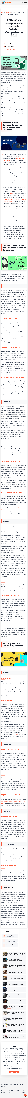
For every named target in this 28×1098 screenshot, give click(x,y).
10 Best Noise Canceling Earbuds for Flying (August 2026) (15, 995)
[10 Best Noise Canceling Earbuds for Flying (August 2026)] (5, 995)
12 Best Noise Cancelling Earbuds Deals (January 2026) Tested (15, 1013)
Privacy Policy (3, 1091)
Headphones (8, 12)
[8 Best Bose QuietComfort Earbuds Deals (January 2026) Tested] (5, 1031)
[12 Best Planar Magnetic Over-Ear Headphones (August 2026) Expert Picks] (5, 984)
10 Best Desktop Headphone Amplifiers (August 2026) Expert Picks (16, 966)
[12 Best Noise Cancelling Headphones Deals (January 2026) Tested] (5, 1025)
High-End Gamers (10, 817)
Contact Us (11, 1091)
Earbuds (15, 49)
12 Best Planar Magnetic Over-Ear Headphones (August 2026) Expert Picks (16, 983)
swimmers (8, 700)
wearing (12, 193)
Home (2, 12)
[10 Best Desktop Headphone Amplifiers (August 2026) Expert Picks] (5, 966)
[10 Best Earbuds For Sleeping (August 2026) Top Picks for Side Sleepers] (5, 1001)
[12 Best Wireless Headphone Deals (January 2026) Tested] (5, 1019)
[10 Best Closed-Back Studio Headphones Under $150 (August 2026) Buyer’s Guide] (5, 960)
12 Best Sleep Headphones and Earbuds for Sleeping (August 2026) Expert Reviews (16, 972)
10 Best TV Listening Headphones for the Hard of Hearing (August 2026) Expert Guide (16, 978)
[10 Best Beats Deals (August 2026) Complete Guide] (5, 1007)
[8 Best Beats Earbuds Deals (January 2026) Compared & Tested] (5, 1037)
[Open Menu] (25, 2)
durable (16, 734)
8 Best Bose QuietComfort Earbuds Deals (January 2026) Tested (15, 1031)
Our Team (23, 1091)
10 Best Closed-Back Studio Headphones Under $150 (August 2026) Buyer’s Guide (16, 960)
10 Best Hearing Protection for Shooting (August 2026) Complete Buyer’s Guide (16, 954)
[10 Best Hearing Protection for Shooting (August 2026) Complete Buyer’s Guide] (5, 954)
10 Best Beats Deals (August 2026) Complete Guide (15, 1007)
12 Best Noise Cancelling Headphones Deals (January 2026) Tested (15, 1025)
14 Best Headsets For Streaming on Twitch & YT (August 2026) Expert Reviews (15, 989)
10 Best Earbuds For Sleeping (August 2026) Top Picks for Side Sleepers (15, 1001)
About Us (18, 1091)
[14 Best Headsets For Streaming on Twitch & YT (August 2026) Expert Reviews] (5, 989)
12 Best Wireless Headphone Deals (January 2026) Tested (14, 1019)
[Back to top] (25, 1095)
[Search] (23, 2)
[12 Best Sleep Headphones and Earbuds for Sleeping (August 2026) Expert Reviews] (5, 972)
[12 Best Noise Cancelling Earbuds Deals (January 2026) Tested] (5, 1013)
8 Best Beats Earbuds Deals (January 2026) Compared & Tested (15, 1037)
